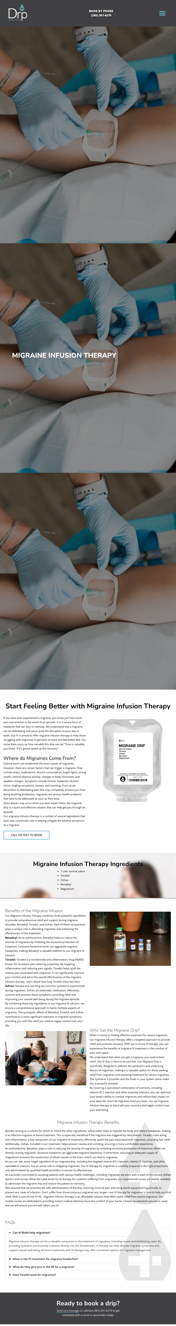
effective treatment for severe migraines (143, 1035)
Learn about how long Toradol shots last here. (53, 981)
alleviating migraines (43, 929)
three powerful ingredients (70, 915)
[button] (162, 13)
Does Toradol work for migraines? (34, 1274)
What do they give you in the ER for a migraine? (43, 1267)
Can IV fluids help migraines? (31, 1232)
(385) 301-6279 (103, 1310)
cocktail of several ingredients (62, 816)
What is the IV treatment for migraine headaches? (45, 1259)
